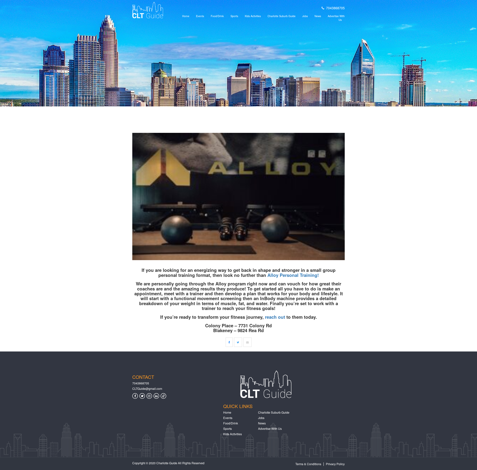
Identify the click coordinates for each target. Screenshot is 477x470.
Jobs (305, 16)
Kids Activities (253, 16)
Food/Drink (217, 16)
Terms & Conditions (308, 464)
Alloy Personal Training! (293, 275)
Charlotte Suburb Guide (282, 16)
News (318, 16)
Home (185, 16)
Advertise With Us (336, 18)
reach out (275, 317)
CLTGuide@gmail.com (147, 389)
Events (200, 16)
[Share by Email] (247, 342)
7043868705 (335, 7)
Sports (234, 16)
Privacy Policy (335, 464)
